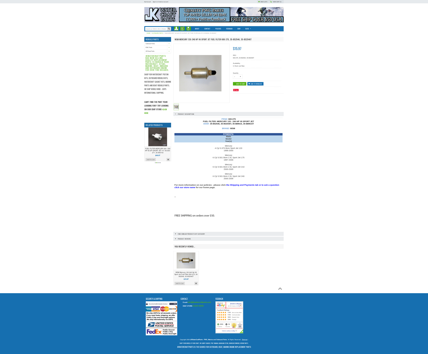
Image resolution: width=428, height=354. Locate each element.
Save (236, 90)
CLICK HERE (198, 306)
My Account (147, 2)
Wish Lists (263, 2)
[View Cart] (182, 29)
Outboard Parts (157, 33)
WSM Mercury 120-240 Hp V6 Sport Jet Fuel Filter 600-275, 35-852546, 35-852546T (186, 274)
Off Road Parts (150, 51)
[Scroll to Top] (280, 289)
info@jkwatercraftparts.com (199, 302)
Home (148, 33)
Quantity (235, 73)
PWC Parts (149, 47)
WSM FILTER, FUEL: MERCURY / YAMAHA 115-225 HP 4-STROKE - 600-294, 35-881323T (160, 150)
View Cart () (277, 2)
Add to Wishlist (144, 159)
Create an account (163, 2)
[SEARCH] (169, 29)
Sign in (154, 2)
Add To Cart (153, 160)
